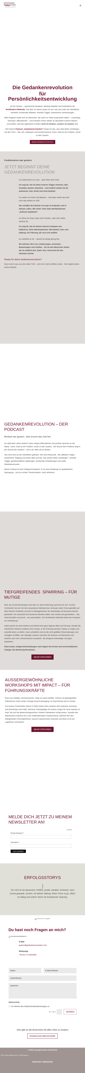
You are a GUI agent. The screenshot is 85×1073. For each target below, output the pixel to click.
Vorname (15, 842)
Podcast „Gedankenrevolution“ (29, 129)
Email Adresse (17, 833)
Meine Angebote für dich (42, 142)
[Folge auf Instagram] (40, 1069)
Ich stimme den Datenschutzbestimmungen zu (30, 1006)
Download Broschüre (42, 1036)
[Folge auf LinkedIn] (44, 1069)
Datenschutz (48, 1062)
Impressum (36, 1062)
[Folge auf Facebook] (36, 1069)
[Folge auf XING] (48, 1069)
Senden (70, 1012)
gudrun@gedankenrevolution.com (33, 945)
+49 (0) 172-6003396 (27, 955)
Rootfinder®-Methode (15, 109)
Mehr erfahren (42, 657)
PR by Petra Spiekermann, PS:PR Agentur (14, 1055)
